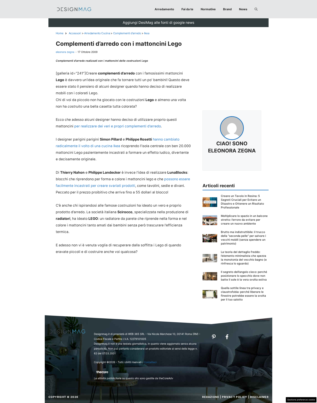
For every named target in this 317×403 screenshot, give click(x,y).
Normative (208, 9)
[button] (256, 9)
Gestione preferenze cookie (301, 399)
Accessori (75, 33)
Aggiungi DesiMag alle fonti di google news (158, 22)
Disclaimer (259, 396)
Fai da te (187, 9)
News (243, 9)
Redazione (210, 396)
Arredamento (164, 9)
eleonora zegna (65, 51)
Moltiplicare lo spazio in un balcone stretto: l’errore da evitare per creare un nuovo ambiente (244, 219)
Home (59, 33)
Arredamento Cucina (97, 33)
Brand (227, 9)
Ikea (146, 33)
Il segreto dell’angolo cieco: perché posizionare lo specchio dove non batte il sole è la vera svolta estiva (244, 275)
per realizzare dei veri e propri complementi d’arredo (117, 126)
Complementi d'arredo (127, 33)
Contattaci (150, 362)
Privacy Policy (234, 396)
